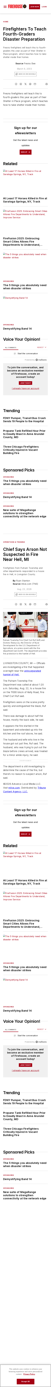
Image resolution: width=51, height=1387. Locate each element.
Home (5, 22)
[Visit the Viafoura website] (41, 360)
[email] (35, 84)
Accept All (25, 1381)
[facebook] (16, 84)
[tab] (10, 347)
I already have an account (25, 388)
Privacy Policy (29, 1374)
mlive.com (14, 787)
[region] (25, 354)
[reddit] (30, 84)
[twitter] (25, 84)
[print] (46, 84)
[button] (5, 7)
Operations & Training (14, 542)
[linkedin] (20, 84)
